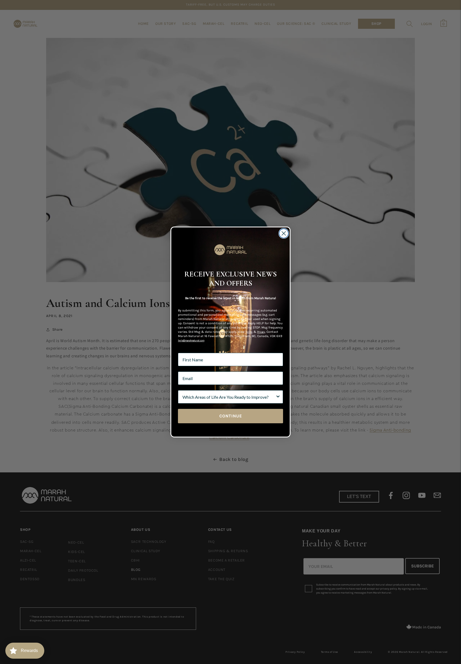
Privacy (261, 331)
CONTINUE (230, 415)
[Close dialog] (283, 233)
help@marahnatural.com (191, 340)
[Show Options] (278, 396)
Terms (249, 331)
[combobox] (228, 396)
